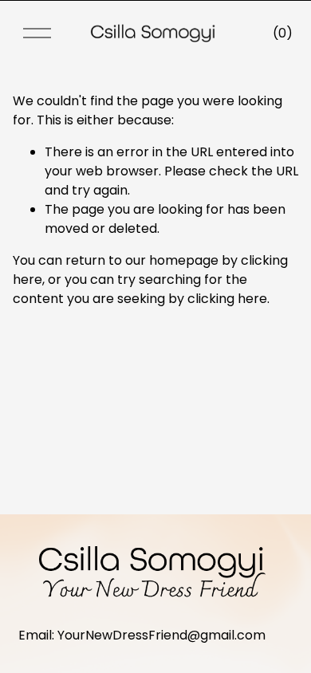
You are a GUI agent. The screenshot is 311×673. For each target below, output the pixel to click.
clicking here (227, 298)
